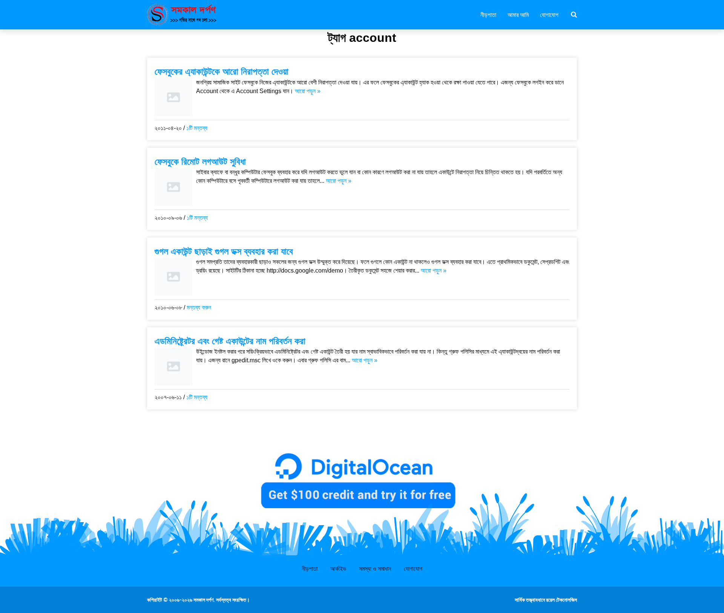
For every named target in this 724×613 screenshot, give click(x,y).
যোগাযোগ (549, 14)
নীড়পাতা (488, 14)
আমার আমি (518, 14)
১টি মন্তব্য (196, 128)
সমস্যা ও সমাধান (375, 568)
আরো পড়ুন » (308, 91)
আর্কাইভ (338, 568)
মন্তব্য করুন (199, 307)
